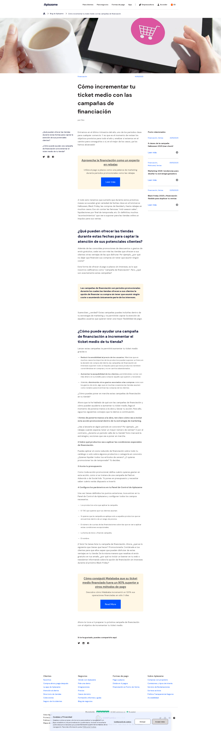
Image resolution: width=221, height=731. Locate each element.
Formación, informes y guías (89, 698)
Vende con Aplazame (87, 680)
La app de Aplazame (51, 687)
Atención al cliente (51, 690)
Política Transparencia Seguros (161, 694)
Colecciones (48, 698)
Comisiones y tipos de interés (160, 683)
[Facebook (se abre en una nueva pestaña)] (53, 157)
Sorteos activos (154, 690)
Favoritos (47, 680)
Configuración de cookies (122, 722)
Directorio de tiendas (52, 694)
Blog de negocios (85, 701)
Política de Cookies (89, 727)
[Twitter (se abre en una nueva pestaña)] (44, 157)
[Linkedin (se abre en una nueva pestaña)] (48, 157)
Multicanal (152, 165)
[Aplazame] (51, 4)
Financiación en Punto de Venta (126, 687)
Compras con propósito (158, 680)
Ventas (160, 138)
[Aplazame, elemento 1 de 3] (44, 13)
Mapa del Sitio (49, 723)
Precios (81, 690)
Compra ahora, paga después (55, 683)
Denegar (142, 722)
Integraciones (84, 687)
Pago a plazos (119, 680)
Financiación (82, 76)
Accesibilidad (153, 698)
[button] (88, 4)
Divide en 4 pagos (120, 683)
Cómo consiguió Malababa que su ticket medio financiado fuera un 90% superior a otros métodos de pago (110, 583)
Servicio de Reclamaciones (159, 687)
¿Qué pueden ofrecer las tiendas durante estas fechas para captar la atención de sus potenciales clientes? (58, 136)
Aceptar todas (160, 722)
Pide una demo (84, 683)
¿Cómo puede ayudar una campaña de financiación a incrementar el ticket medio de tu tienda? (58, 149)
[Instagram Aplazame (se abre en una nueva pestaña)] (174, 718)
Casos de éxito (84, 694)
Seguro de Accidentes (52, 701)
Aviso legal (47, 714)
